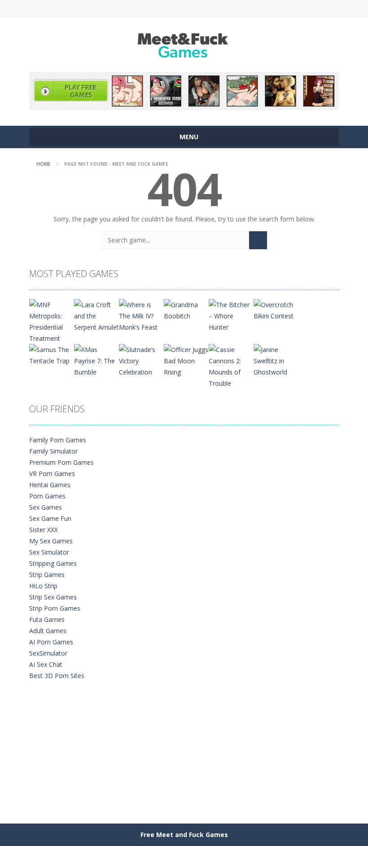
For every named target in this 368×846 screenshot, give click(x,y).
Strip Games (47, 574)
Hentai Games (49, 484)
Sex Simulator (49, 552)
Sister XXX (43, 529)
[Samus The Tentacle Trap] (51, 354)
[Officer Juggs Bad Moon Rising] (186, 360)
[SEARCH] (258, 240)
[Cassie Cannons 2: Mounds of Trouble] (231, 365)
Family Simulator (53, 451)
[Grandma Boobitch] (186, 309)
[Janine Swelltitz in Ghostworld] (276, 360)
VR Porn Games (52, 473)
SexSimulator (48, 653)
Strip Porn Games (54, 608)
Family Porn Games (57, 440)
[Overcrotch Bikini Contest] (276, 309)
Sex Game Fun (50, 518)
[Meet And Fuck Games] (184, 44)
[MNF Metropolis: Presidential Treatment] (51, 321)
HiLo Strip (43, 586)
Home (43, 164)
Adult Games (47, 630)
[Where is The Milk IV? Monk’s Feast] (141, 315)
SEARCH (184, 9)
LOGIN (109, 9)
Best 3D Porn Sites (56, 675)
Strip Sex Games (53, 597)
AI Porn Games (51, 642)
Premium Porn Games (61, 462)
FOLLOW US (259, 9)
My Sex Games (51, 541)
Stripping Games (53, 563)
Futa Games (47, 619)
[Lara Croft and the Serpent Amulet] (96, 315)
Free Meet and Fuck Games (184, 834)
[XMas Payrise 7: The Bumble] (96, 360)
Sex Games (45, 507)
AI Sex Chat (45, 664)
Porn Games (47, 496)
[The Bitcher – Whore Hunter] (231, 315)
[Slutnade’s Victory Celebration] (141, 360)
